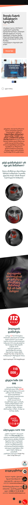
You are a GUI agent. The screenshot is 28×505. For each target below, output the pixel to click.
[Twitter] (15, 82)
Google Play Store (9, 354)
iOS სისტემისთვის (19, 359)
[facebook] (14, 499)
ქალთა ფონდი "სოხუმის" (12, 136)
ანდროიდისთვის (8, 359)
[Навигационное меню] (25, 2)
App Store (19, 354)
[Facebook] (13, 82)
